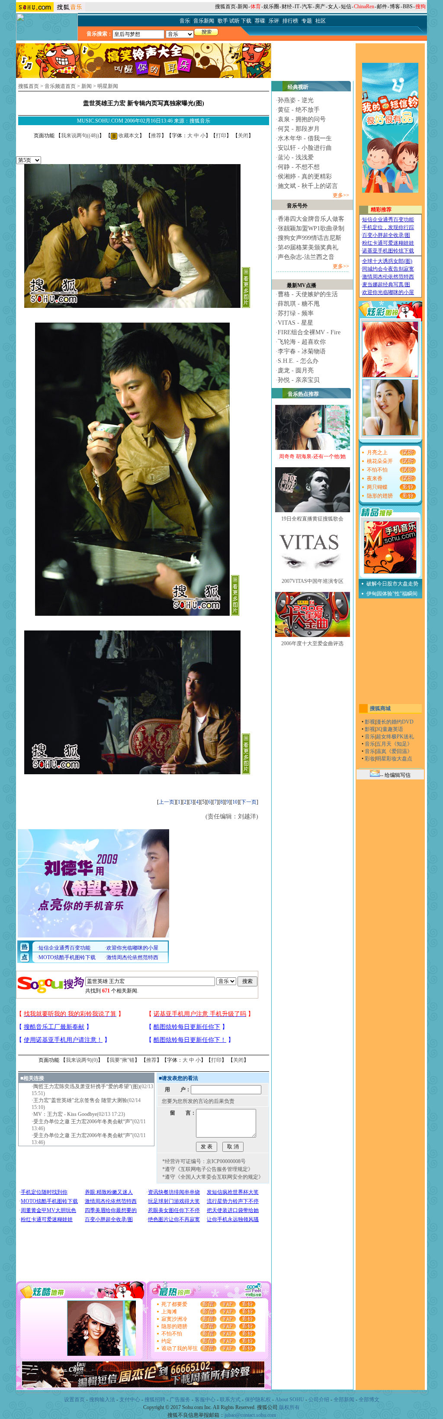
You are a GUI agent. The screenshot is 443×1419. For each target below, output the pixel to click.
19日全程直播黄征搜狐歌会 (312, 519)
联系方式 (230, 1399)
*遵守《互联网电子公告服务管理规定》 (207, 1169)
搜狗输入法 (102, 1399)
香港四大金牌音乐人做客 (311, 219)
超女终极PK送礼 (395, 737)
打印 (221, 136)
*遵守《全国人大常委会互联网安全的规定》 (212, 1177)
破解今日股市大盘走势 (392, 584)
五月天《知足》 (394, 744)
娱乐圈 (271, 6)
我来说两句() (80, 136)
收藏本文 (128, 136)
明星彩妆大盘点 (394, 759)
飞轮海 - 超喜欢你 (302, 342)
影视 (370, 722)
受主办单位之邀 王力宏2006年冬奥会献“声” (82, 1121)
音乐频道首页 (60, 86)
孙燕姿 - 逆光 (296, 100)
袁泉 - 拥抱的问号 (302, 119)
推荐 (156, 136)
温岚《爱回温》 (394, 751)
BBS (408, 6)
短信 (346, 6)
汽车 (307, 6)
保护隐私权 (258, 1399)
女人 (333, 6)
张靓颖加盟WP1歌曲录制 (311, 228)
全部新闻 (344, 1399)
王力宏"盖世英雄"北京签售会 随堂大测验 (80, 1100)
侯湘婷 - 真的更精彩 (305, 176)
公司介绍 (318, 1399)
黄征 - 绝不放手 (299, 110)
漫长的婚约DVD (395, 722)
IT (297, 6)
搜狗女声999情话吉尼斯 (309, 238)
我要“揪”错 (122, 1060)
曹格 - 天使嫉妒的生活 (308, 294)
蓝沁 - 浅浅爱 (296, 157)
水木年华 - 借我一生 (305, 138)
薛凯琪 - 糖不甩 (299, 304)
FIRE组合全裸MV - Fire (309, 332)
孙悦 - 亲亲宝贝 (299, 380)
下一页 (249, 802)
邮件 (382, 6)
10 (235, 802)
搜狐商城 (380, 708)
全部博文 (369, 1399)
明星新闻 (107, 86)
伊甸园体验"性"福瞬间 (391, 594)
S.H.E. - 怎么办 (298, 361)
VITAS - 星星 (295, 323)
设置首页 (74, 1399)
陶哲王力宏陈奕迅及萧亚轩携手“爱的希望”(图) (86, 1086)
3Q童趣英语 (389, 729)
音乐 (370, 737)
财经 (287, 6)
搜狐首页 (225, 6)
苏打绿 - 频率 (296, 313)
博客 (395, 6)
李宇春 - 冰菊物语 (302, 351)
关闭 (243, 136)
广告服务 (180, 1399)
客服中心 (205, 1399)
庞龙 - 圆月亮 (296, 370)
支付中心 (129, 1399)
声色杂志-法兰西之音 (306, 257)
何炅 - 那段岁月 (299, 129)
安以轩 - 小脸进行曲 (305, 148)
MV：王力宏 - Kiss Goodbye (65, 1114)
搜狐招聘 (154, 1399)
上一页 (166, 802)
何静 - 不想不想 (299, 167)
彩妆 (370, 759)
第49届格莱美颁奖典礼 (308, 247)
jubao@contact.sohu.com (250, 1415)
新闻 (243, 6)
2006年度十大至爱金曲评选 (312, 643)
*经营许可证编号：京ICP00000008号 (204, 1161)
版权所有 (289, 1407)
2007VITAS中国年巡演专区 (312, 581)
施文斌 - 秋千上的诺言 (308, 186)
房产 (320, 6)
